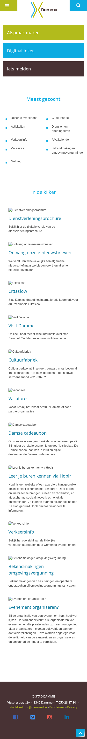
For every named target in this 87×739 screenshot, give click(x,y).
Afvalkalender (61, 139)
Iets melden (19, 69)
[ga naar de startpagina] (43, 9)
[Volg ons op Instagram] (50, 717)
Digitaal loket (20, 51)
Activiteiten (18, 126)
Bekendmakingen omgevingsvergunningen (67, 150)
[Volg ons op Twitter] (33, 717)
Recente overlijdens (24, 118)
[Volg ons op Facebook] (15, 717)
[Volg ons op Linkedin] (67, 717)
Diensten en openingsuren (61, 129)
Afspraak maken (23, 32)
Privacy (72, 707)
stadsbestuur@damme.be (28, 707)
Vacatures (17, 148)
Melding (16, 161)
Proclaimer (57, 707)
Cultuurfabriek (61, 118)
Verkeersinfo (19, 139)
